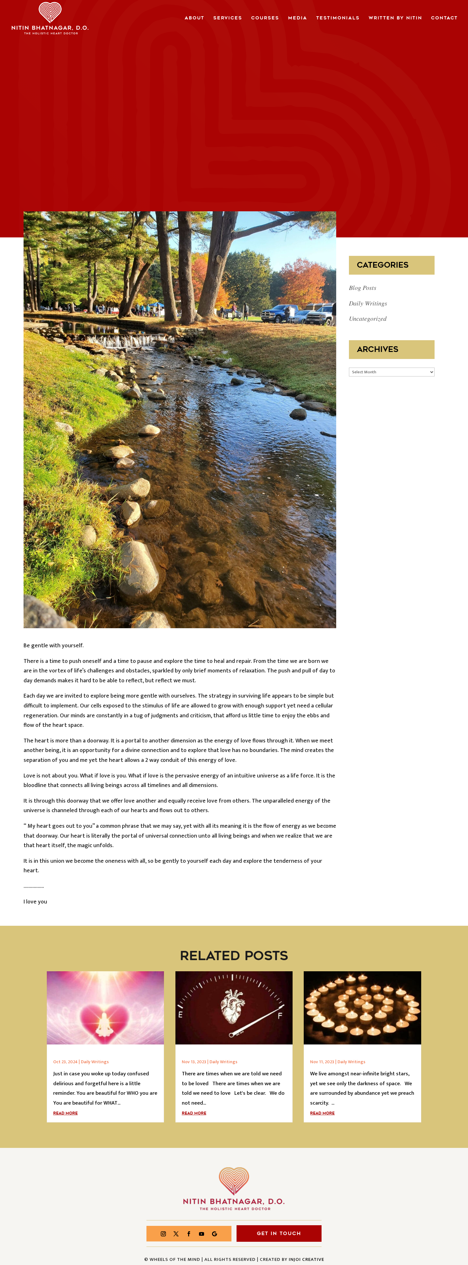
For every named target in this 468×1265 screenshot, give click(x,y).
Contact (444, 18)
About (194, 18)
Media (297, 18)
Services (227, 18)
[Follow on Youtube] (201, 1234)
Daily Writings (368, 303)
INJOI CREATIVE (306, 1259)
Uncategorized (367, 318)
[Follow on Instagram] (163, 1234)
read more (65, 1113)
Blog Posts (362, 287)
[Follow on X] (176, 1234)
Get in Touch (279, 1233)
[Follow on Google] (214, 1234)
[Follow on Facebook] (189, 1234)
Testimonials (338, 18)
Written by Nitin (395, 18)
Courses (265, 18)
